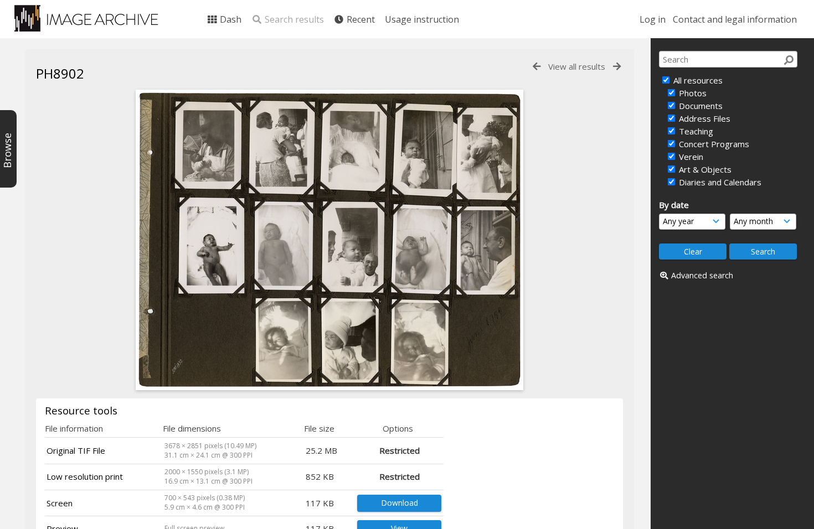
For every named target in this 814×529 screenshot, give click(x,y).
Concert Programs (713, 143)
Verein (690, 156)
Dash (229, 19)
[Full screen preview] (329, 386)
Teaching (695, 131)
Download (399, 502)
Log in (653, 19)
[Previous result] (536, 66)
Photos (692, 92)
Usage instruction (422, 19)
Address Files (703, 118)
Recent (359, 19)
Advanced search (702, 275)
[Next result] (617, 66)
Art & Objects (704, 169)
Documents (700, 105)
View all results (576, 66)
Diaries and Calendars (719, 182)
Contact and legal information (735, 19)
